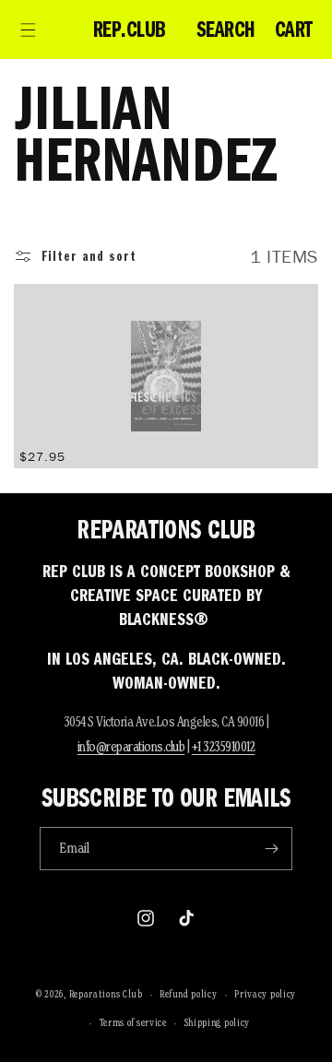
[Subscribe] (271, 848)
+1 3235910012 (223, 746)
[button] (27, 29)
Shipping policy (217, 1022)
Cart (294, 29)
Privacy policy (265, 993)
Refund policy (188, 993)
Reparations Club (106, 993)
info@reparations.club (131, 746)
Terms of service (133, 1022)
